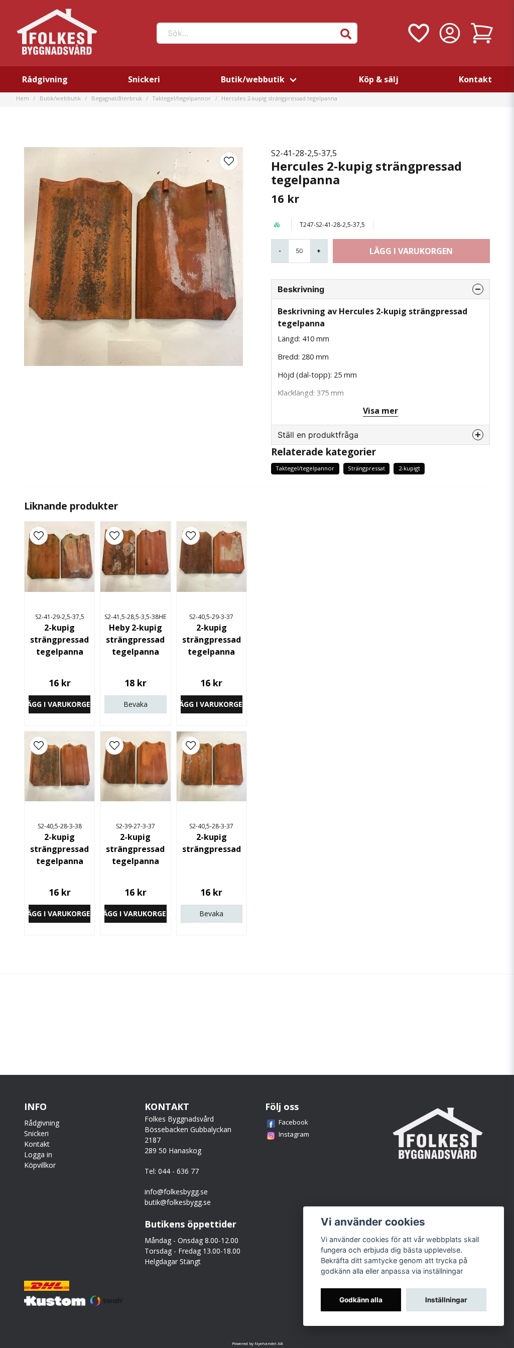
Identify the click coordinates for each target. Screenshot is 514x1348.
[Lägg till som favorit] (418, 33)
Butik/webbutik (253, 79)
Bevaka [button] (135, 704)
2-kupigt (409, 468)
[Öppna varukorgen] (482, 33)
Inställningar (446, 1300)
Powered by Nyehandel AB (257, 1343)
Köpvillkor (40, 1165)
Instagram (294, 1134)
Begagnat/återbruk (116, 98)
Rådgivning (45, 79)
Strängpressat (366, 468)
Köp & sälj (379, 79)
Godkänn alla (360, 1300)
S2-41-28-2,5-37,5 (304, 153)
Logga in (38, 1154)
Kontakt (475, 79)
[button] (345, 34)
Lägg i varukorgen (59, 704)
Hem (22, 98)
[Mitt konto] (450, 33)
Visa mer (380, 410)
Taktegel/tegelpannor (181, 98)
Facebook (293, 1122)
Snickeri (144, 79)
